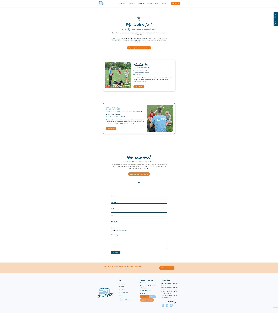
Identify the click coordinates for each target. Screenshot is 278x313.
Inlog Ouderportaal (152, 3)
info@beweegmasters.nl (135, 40)
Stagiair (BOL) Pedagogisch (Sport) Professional (124, 111)
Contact (140, 3)
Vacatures (132, 3)
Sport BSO (122, 3)
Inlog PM (163, 3)
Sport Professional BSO (142, 68)
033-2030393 (116, 40)
